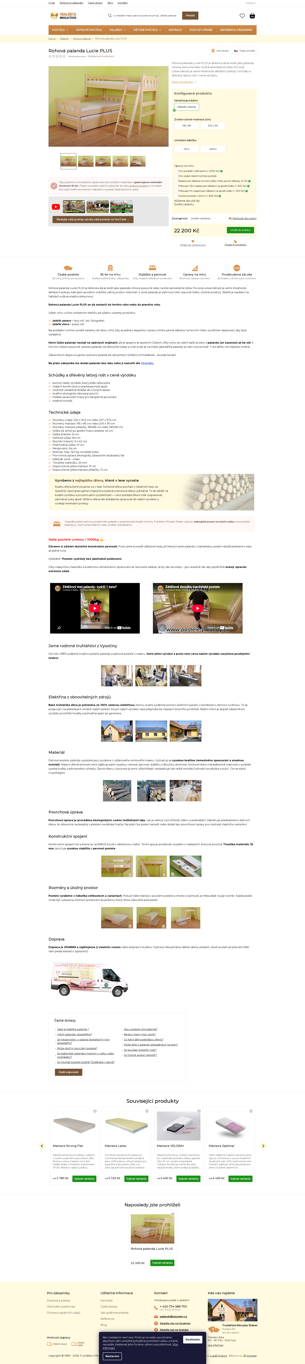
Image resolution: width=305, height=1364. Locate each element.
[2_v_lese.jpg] (117, 790)
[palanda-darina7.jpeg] (185, 917)
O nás (52, 2)
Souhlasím (193, 1339)
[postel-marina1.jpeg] (151, 917)
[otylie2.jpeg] (117, 917)
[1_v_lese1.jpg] (151, 790)
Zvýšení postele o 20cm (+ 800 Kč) (198, 195)
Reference (107, 1318)
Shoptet (252, 1355)
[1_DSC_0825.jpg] (185, 730)
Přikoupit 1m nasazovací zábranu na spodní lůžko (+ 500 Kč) (211, 191)
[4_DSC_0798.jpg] (117, 675)
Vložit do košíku (240, 230)
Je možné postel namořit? (140, 1055)
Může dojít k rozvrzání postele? (77, 1048)
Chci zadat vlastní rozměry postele (197, 176)
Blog (110, 2)
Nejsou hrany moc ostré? (140, 1034)
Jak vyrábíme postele (115, 1312)
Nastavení (112, 1356)
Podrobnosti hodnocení (101, 56)
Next (263, 1146)
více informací (215, 1345)
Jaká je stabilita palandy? (73, 1029)
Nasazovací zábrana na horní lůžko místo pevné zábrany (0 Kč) (213, 181)
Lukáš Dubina (218, 1355)
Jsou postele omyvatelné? (140, 1029)
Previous (42, 1146)
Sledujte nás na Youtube (174, 1329)
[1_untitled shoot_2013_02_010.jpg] (185, 866)
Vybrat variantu (84, 1178)
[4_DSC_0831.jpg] (117, 730)
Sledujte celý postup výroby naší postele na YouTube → (93, 219)
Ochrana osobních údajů (63, 1312)
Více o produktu (182, 81)
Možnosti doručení (244, 218)
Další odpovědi (68, 1072)
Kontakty (123, 2)
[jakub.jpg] (117, 866)
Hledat (190, 15)
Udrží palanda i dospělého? (74, 1034)
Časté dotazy (95, 2)
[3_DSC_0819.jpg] (185, 790)
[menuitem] (60, 30)
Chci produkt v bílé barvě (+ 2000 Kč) (199, 171)
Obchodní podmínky (61, 1306)
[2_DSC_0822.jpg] (185, 675)
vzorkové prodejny (138, 185)
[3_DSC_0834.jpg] (151, 730)
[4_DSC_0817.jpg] (151, 675)
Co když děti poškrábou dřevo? (143, 1039)
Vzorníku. (148, 363)
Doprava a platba (58, 1300)
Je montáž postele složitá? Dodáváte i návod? (86, 1062)
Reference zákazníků (71, 2)
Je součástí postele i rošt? (140, 1050)
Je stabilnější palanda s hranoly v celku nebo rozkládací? (85, 1055)
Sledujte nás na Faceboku (175, 1323)
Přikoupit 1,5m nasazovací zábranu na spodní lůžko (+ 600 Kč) (212, 186)
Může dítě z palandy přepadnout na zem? (151, 1044)
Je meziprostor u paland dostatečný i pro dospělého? (83, 1041)
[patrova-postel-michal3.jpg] (151, 866)
